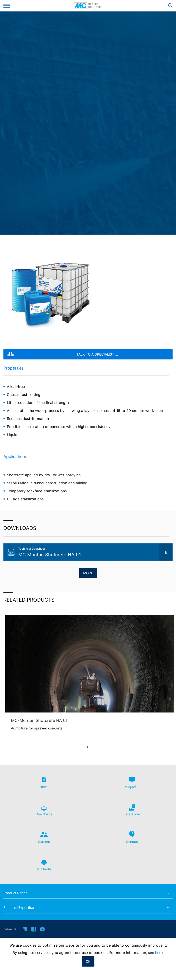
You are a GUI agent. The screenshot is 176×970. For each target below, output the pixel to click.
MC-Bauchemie (88, 6)
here (159, 952)
